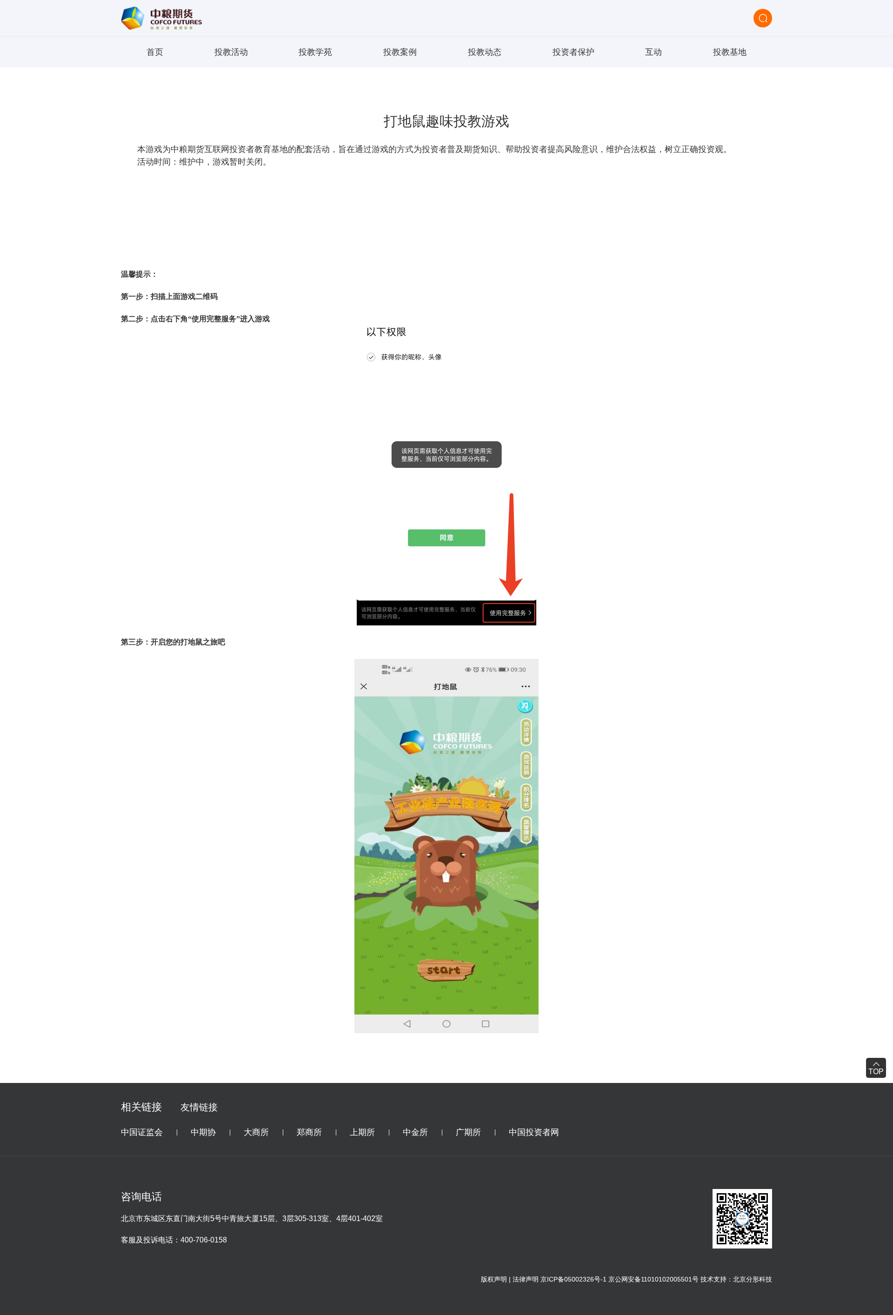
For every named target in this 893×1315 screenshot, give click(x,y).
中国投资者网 (534, 1132)
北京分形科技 (752, 1279)
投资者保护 (573, 52)
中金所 (415, 1132)
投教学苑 (315, 52)
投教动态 (484, 52)
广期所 (468, 1132)
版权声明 (494, 1279)
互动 (653, 52)
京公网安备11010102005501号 (653, 1279)
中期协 (203, 1132)
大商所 (256, 1132)
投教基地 (729, 52)
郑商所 (309, 1132)
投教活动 (231, 52)
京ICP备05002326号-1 (573, 1279)
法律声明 (526, 1279)
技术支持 (713, 1279)
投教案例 (400, 52)
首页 (155, 52)
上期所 (362, 1132)
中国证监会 (142, 1132)
